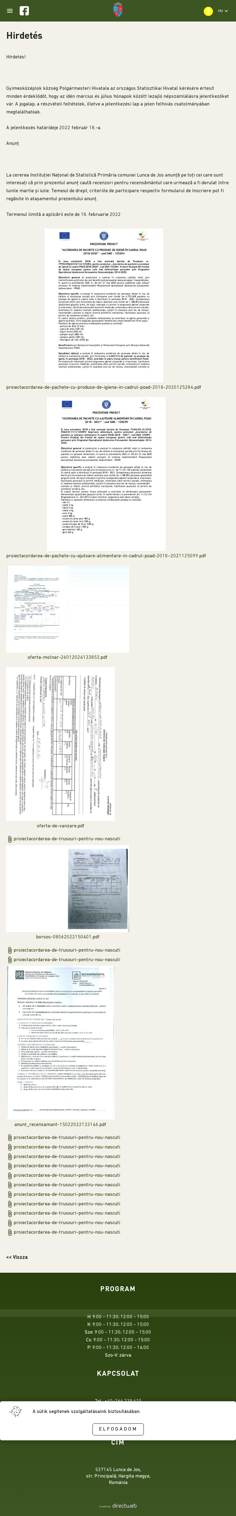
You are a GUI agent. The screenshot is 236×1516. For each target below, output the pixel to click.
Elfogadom (118, 1429)
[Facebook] (24, 10)
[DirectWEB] (118, 1506)
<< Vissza (17, 1257)
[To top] (221, 1502)
